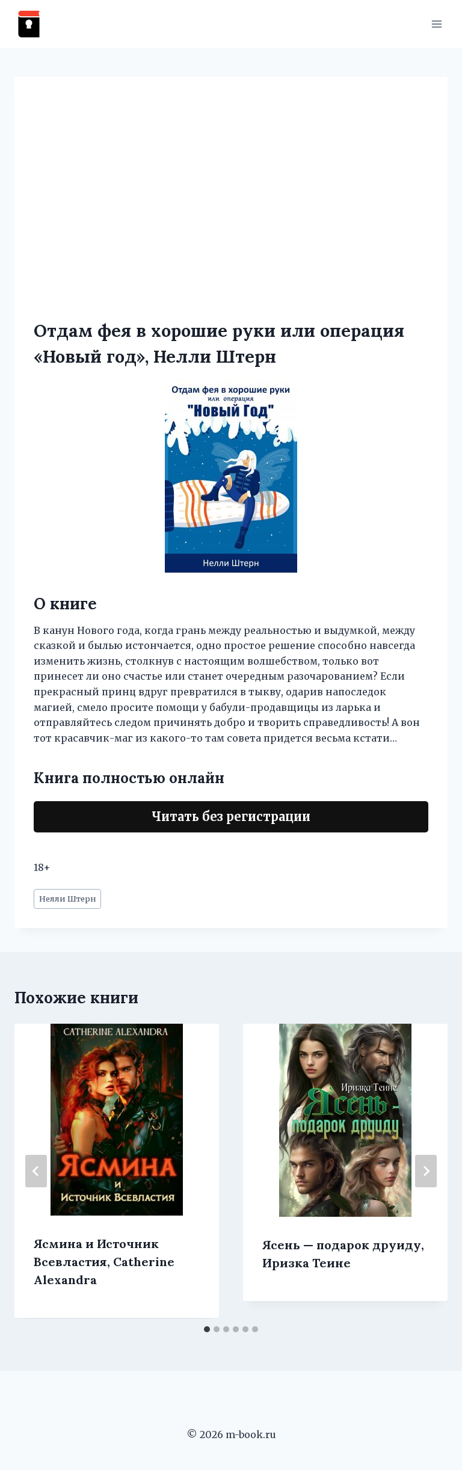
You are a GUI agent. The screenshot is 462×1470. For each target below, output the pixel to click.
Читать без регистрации (231, 816)
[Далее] (426, 1171)
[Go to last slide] (36, 1171)
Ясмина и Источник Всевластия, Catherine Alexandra (104, 1261)
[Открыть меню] (436, 23)
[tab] (207, 1329)
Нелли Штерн (67, 898)
